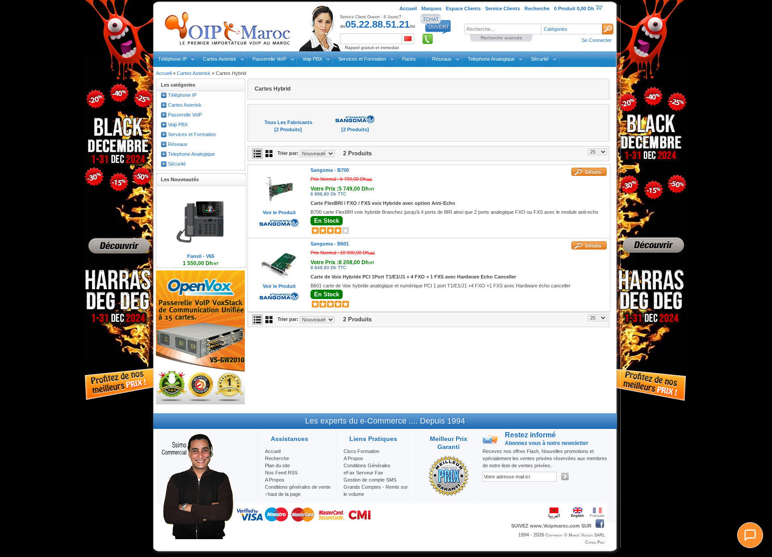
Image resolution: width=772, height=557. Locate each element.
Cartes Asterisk (219, 59)
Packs (409, 59)
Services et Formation (362, 59)
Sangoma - (329, 170)
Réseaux (442, 59)
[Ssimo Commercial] (197, 537)
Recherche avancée (501, 37)
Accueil (164, 73)
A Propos (353, 458)
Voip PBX (312, 59)
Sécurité (540, 59)
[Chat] (750, 535)
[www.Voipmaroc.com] (227, 26)
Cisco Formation (361, 451)
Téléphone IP (172, 59)
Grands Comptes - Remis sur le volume (376, 490)
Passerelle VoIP (269, 59)
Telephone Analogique (491, 59)
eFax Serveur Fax (363, 472)
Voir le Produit (279, 212)
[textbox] (502, 29)
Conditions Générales (367, 465)
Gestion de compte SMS (370, 479)
